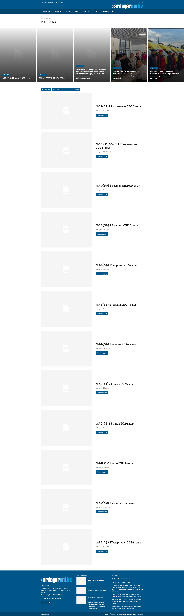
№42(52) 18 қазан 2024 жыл (115, 423)
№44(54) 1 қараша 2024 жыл (116, 344)
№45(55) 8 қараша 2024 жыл (116, 304)
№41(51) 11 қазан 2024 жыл (114, 463)
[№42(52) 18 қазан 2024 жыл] (66, 428)
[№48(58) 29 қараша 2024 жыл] (66, 230)
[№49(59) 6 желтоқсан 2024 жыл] (66, 190)
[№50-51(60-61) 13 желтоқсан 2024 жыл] (66, 150)
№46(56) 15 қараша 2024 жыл (117, 265)
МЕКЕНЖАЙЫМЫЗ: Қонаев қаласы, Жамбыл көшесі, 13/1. (120, 614)
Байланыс (140, 614)
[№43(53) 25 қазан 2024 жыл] (66, 388)
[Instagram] (139, 2)
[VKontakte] (142, 2)
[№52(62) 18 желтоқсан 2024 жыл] (66, 111)
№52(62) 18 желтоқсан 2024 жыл (118, 106)
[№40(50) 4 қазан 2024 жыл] (66, 507)
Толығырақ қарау (102, 115)
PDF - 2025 (46, 89)
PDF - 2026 (6, 75)
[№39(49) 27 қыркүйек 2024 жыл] (66, 547)
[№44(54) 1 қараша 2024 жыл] (66, 348)
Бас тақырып (116, 68)
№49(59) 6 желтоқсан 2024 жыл (118, 185)
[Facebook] (137, 2)
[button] (113, 11)
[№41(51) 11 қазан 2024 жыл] (66, 467)
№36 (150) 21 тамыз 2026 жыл (121, 578)
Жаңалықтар (43, 75)
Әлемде (77, 89)
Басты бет (43, 18)
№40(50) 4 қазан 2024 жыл (115, 503)
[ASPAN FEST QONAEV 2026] (55, 55)
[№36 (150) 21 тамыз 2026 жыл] (18, 55)
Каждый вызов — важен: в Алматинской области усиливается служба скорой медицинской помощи (127, 601)
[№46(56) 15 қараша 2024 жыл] (66, 269)
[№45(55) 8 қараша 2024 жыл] (66, 309)
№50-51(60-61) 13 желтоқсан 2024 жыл (116, 145)
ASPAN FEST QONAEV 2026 (97, 590)
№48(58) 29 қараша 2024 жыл (117, 225)
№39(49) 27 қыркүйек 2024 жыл (118, 542)
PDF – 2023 (67, 89)
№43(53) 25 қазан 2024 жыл (115, 384)
